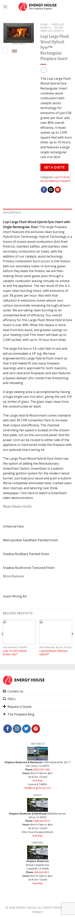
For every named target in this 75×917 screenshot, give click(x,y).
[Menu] (5, 6)
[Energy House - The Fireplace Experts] (37, 6)
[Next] (29, 34)
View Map (37, 780)
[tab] (37, 213)
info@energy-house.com (37, 788)
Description (12, 212)
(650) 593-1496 (41, 769)
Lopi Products (62, 177)
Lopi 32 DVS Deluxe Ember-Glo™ (15, 652)
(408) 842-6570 (41, 821)
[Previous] (8, 34)
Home (44, 24)
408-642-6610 (41, 872)
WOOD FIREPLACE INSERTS (55, 181)
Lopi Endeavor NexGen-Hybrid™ (53, 652)
